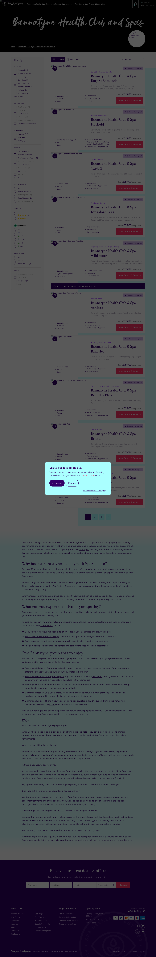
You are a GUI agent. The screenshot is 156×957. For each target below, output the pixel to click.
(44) (23, 134)
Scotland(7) (22, 90)
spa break (102, 569)
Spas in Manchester (43, 924)
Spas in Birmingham (43, 931)
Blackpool (97, 676)
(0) (25, 195)
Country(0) (22, 277)
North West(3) (23, 83)
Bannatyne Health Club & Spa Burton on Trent (113, 480)
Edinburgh (83, 671)
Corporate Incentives (67, 924)
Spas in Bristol (40, 927)
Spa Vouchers (40, 917)
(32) (28, 215)
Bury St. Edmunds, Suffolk (101, 72)
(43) (21, 260)
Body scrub (30, 631)
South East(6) (23, 93)
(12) (28, 218)
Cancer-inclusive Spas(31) (27, 123)
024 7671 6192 (136, 911)
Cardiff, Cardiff (97, 159)
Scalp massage (32, 641)
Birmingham (99, 692)
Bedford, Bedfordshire (99, 115)
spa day (89, 569)
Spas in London (41, 920)
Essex (52, 704)
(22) (22, 239)
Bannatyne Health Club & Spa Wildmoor (113, 253)
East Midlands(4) (24, 73)
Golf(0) (20, 174)
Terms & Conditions (66, 914)
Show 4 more (18, 97)
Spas (13, 927)
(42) (25, 191)
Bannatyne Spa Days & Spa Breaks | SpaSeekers (36, 47)
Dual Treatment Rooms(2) (28, 158)
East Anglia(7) (23, 70)
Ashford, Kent (96, 299)
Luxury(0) (21, 110)
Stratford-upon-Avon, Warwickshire (105, 247)
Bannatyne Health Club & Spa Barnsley (113, 349)
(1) (21, 233)
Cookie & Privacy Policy (68, 920)
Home (13, 47)
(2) (25, 198)
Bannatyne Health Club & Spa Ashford (113, 305)
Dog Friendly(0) (24, 107)
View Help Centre (147, 5)
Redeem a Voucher (18, 914)
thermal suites (93, 622)
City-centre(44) (23, 281)
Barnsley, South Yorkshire (101, 342)
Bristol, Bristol (96, 430)
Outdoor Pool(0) (24, 168)
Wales (74, 688)
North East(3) (23, 80)
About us (14, 924)
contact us (82, 714)
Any (19, 188)
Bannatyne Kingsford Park (38, 701)
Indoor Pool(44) (24, 165)
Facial (28, 645)
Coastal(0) (22, 284)
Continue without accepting (95, 490)
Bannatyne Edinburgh (35, 668)
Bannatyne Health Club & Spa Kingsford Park (113, 209)
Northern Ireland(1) (25, 87)
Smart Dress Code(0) (26, 161)
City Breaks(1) (23, 114)
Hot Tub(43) (22, 171)
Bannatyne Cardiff (34, 684)
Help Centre (15, 917)
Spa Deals (15, 931)
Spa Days (39, 914)
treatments (47, 625)
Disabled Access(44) (25, 155)
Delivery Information (67, 917)
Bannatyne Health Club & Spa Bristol (113, 436)
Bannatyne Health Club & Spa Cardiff (113, 166)
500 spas (84, 549)
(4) (21, 243)
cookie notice (87, 475)
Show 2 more (18, 178)
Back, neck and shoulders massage (42, 636)
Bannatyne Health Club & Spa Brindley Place (113, 392)
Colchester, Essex (98, 203)
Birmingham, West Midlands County (105, 386)
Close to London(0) (25, 274)
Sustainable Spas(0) (25, 120)
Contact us (15, 920)
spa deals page (84, 836)
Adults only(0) (23, 117)
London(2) (22, 77)
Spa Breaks (15, 934)
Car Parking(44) (24, 151)
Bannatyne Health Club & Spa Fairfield (113, 122)
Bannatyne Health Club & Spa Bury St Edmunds (113, 78)
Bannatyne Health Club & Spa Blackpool (44, 676)
